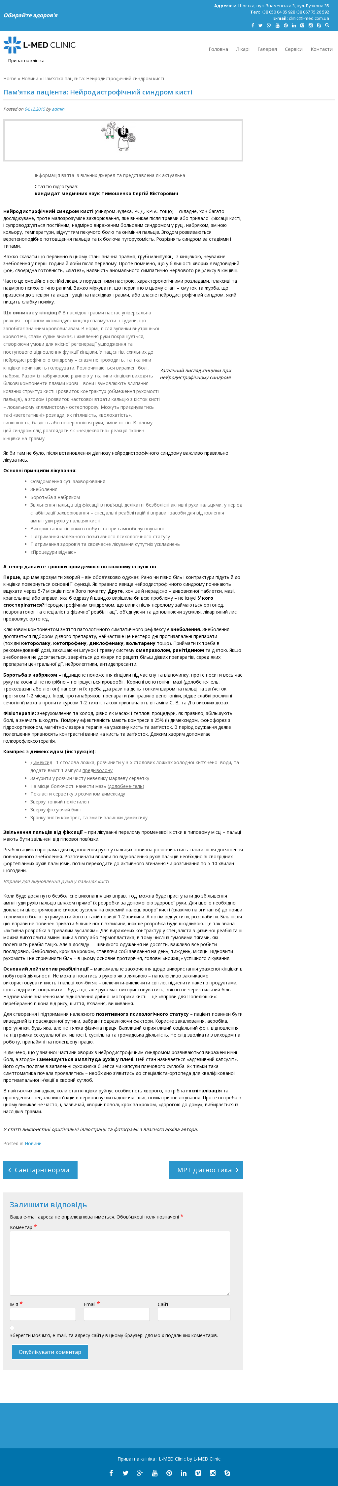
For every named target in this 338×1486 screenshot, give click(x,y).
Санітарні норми (42, 1169)
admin (58, 109)
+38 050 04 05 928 (278, 12)
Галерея (267, 49)
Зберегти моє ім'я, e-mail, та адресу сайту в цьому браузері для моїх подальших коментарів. (114, 1335)
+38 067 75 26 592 (312, 12)
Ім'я (16, 1304)
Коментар (23, 1227)
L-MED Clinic (173, 1459)
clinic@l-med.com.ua (309, 18)
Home (10, 78)
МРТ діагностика (204, 1169)
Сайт (163, 1304)
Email (92, 1304)
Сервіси (294, 49)
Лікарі (243, 49)
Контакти (322, 49)
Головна (218, 49)
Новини (29, 78)
